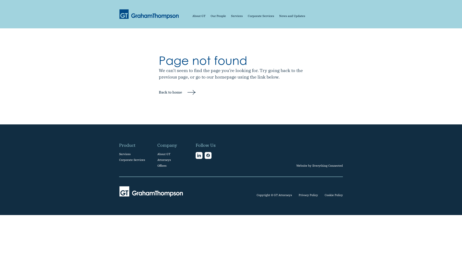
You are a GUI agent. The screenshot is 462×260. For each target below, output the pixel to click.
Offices (162, 165)
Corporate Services (261, 16)
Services (237, 16)
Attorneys (164, 160)
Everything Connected (327, 165)
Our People (218, 16)
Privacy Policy (308, 195)
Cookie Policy (334, 195)
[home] (149, 14)
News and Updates (292, 16)
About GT (199, 16)
